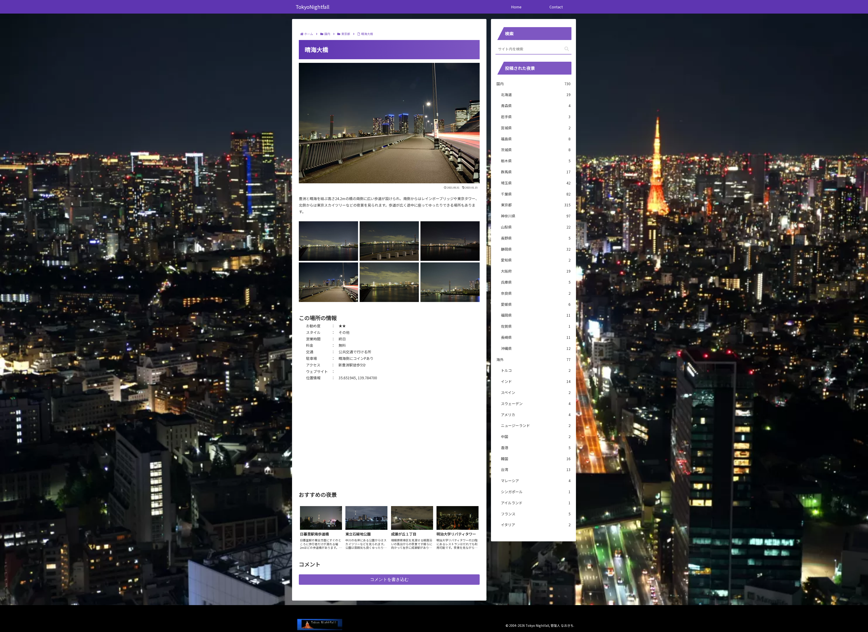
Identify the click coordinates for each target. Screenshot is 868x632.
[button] (567, 49)
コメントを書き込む (389, 579)
